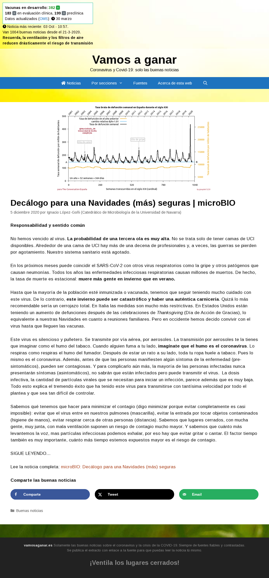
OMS (44, 19)
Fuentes (140, 83)
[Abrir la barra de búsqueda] (205, 83)
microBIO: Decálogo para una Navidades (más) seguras (118, 466)
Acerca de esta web (175, 83)
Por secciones (104, 83)
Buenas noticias (29, 511)
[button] (122, 83)
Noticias (73, 83)
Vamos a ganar (134, 59)
